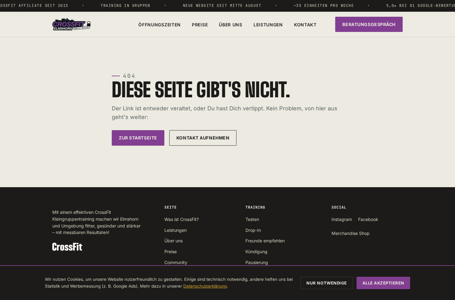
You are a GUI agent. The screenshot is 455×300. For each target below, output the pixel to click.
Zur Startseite (138, 137)
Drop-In (253, 230)
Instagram (342, 219)
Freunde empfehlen (265, 240)
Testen (252, 219)
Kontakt (305, 24)
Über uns (230, 24)
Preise (200, 24)
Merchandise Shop (351, 233)
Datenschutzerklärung (205, 286)
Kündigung (256, 251)
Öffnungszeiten (159, 24)
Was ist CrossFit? (181, 219)
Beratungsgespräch (369, 24)
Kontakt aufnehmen (203, 137)
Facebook (368, 219)
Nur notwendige (326, 282)
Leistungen (268, 24)
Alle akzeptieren (383, 282)
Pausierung (256, 262)
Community (175, 262)
